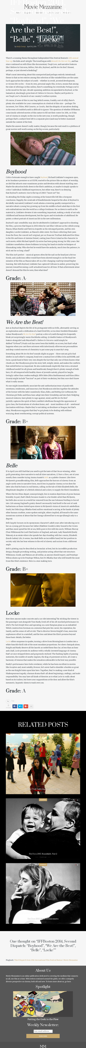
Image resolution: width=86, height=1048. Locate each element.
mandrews (43, 800)
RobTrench (43, 735)
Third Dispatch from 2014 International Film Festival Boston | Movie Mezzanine (46, 960)
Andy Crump (21, 47)
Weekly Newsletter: (43, 1025)
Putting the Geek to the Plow (43, 1019)
